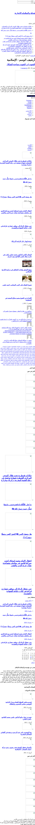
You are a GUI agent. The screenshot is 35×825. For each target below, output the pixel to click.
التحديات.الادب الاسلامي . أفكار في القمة (24, 364)
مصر (26, 349)
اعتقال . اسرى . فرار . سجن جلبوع (8, 355)
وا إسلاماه (24, 68)
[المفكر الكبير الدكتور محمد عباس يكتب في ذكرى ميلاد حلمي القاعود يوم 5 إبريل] (27, 251)
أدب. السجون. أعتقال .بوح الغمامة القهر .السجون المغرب (11, 349)
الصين (18, 348)
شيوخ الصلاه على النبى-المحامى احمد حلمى (17, 285)
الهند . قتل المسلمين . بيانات (24, 361)
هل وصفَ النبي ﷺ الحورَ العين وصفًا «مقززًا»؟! (18, 36)
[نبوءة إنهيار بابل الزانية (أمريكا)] (27, 238)
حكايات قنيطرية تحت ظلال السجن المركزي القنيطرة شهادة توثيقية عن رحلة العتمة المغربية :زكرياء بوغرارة (16, 163)
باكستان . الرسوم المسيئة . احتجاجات (28, 357)
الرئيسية (32, 55)
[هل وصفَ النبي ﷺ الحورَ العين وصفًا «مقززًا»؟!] (30, 393)
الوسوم (30, 149)
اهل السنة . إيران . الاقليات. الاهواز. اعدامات (12, 357)
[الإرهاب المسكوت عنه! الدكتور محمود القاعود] (30, 419)
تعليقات (29, 148)
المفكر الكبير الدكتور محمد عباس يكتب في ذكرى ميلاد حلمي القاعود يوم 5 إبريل (17, 255)
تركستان (9, 346)
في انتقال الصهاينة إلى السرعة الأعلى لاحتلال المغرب (17, 51)
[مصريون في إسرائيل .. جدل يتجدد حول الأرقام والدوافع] (30, 426)
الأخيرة (30, 145)
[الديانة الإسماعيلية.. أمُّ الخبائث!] (30, 439)
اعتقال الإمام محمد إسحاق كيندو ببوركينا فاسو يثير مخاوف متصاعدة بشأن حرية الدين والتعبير (16, 212)
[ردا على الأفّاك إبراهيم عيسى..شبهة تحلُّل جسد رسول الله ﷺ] (30, 386)
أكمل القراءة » (31, 96)
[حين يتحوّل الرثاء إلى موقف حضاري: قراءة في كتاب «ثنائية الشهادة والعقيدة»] (30, 406)
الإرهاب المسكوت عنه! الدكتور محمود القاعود (19, 48)
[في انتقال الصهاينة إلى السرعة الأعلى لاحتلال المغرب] (30, 433)
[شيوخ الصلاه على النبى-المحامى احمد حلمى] (27, 281)
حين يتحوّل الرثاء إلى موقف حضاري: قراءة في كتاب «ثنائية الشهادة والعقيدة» (16, 227)
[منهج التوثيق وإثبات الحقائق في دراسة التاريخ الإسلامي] (27, 266)
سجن (30, 354)
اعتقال (24, 349)
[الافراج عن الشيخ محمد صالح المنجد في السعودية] (27, 295)
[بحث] (34, 1)
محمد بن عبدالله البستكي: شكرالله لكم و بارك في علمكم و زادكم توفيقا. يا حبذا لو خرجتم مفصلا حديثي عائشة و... (17, 342)
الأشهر (30, 146)
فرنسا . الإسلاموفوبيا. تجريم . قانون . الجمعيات (26, 358)
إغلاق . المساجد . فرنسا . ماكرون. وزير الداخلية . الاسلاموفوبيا (23, 346)
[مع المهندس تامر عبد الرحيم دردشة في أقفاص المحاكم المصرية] (27, 729)
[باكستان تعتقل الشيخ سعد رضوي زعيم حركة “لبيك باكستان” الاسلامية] (27, 744)
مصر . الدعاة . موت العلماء (11, 364)
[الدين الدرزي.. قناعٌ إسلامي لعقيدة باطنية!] (30, 453)
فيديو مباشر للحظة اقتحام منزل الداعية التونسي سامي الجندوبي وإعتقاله (19, 703)
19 (30, 657)
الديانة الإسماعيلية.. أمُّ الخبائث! (23, 52)
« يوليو (33, 662)
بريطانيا (4, 364)
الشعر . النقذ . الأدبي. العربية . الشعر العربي (23, 355)
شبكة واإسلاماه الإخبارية (25, 13)
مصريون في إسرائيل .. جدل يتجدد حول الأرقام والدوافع (16, 49)
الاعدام (2, 357)
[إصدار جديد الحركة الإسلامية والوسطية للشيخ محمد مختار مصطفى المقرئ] (30, 446)
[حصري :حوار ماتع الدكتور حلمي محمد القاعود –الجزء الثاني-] (27, 714)
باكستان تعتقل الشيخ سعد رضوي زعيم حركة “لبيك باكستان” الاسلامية (17, 748)
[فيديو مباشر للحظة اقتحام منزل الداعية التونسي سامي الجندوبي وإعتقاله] (27, 699)
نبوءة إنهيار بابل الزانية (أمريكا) (22, 241)
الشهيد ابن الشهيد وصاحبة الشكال (21, 64)
